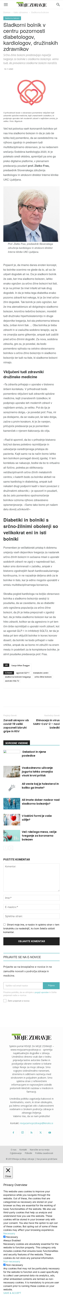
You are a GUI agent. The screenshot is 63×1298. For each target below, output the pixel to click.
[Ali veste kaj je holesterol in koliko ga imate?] (11, 787)
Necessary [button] (9, 1233)
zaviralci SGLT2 (12, 681)
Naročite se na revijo (40, 1149)
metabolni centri (40, 673)
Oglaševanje (16, 1153)
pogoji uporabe (42, 992)
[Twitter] (40, 1132)
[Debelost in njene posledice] (11, 755)
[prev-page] (5, 848)
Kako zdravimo (21, 12)
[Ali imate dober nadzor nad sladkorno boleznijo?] (11, 803)
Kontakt (23, 1149)
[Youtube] (49, 1132)
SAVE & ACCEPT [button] (12, 1292)
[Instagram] (22, 1132)
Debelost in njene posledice (34, 754)
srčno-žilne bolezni (43, 677)
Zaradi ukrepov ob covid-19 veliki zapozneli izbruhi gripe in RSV (16, 726)
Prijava (51, 985)
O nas (13, 1149)
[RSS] (31, 1132)
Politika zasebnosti (44, 1153)
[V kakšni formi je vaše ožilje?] (11, 819)
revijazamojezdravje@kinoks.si (36, 1123)
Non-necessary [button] (11, 1261)
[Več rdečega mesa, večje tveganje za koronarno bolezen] (11, 835)
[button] (5, 4)
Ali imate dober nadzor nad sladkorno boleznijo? (40, 802)
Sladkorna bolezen (40, 12)
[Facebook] (13, 1132)
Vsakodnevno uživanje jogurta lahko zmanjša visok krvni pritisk (37, 771)
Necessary (12, 1236)
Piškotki (28, 1153)
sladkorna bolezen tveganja (18, 677)
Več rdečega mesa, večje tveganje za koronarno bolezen (39, 835)
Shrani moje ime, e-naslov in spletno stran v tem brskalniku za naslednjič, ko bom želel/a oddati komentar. (31, 928)
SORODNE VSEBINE (16, 743)
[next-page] (11, 848)
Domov (6, 12)
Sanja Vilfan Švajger (20, 665)
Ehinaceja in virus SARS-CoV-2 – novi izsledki (46, 724)
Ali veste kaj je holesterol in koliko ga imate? (40, 786)
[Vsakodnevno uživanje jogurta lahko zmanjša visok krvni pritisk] (11, 771)
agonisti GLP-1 (22, 673)
